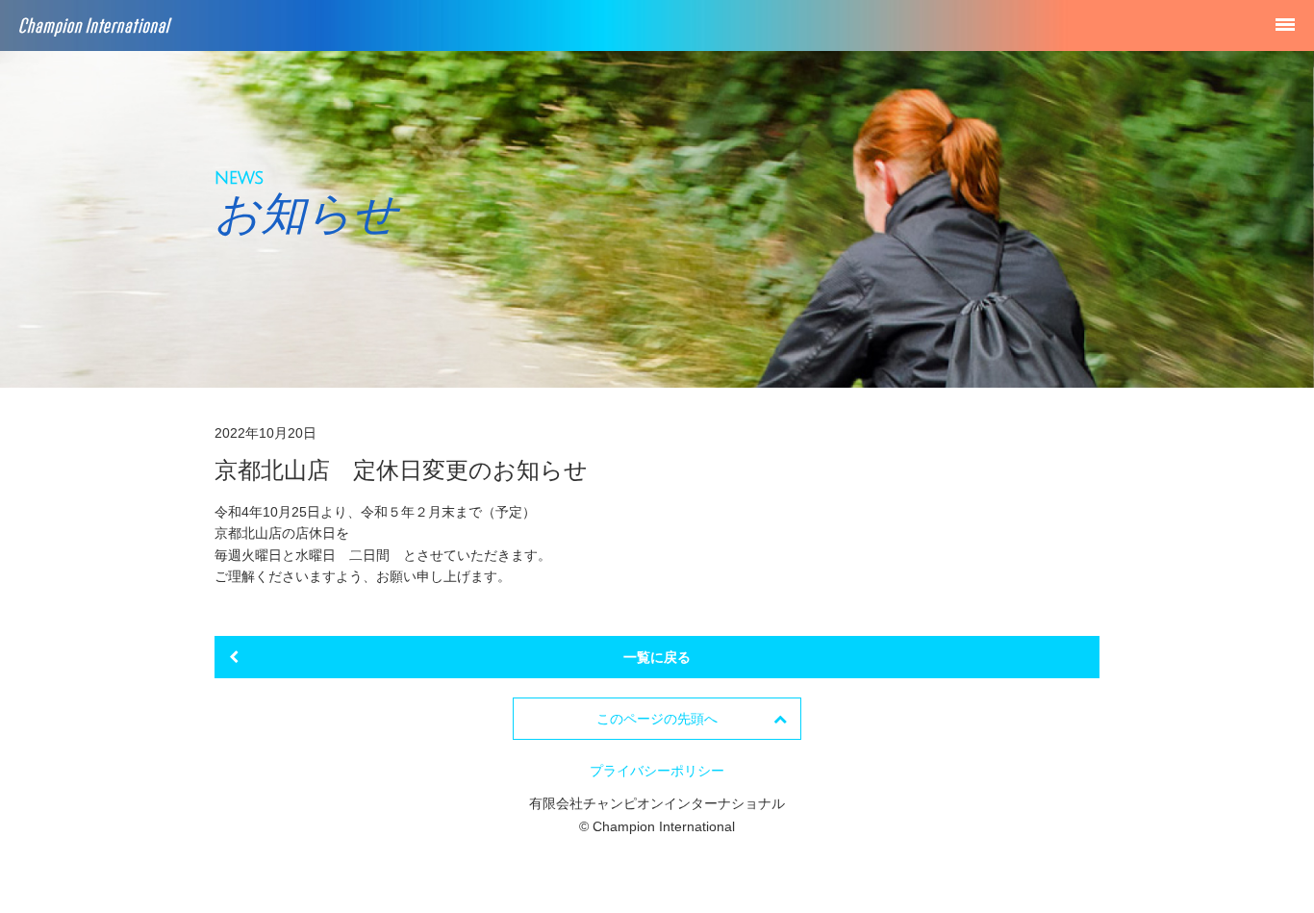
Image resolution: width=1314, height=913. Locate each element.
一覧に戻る (657, 657)
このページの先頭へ (657, 718)
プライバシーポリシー (657, 770)
